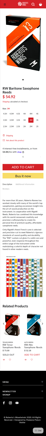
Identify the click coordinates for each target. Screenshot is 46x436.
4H (24, 114)
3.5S (18, 120)
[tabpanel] (23, 43)
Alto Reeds (28, 342)
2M (31, 126)
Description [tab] (7, 184)
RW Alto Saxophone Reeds (33, 346)
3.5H (5, 120)
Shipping (6, 102)
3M (31, 120)
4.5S (18, 114)
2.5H (5, 126)
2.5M (12, 126)
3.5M (12, 120)
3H (24, 120)
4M (31, 114)
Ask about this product (15, 140)
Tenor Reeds (8, 342)
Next (42, 323)
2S (37, 126)
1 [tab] (23, 79)
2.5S (18, 126)
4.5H (5, 114)
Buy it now (23, 176)
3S (37, 120)
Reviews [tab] (6, 189)
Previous (3, 323)
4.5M (12, 114)
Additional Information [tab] (25, 184)
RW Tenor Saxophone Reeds (12, 346)
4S (37, 114)
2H (24, 126)
